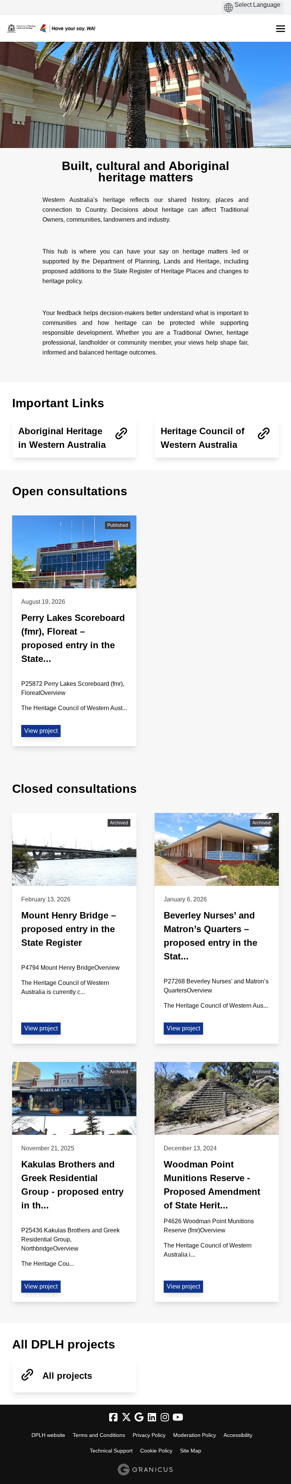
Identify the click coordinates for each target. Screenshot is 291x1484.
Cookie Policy (156, 1451)
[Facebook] (113, 1417)
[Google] (139, 1417)
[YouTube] (177, 1417)
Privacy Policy (149, 1435)
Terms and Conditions (99, 1435)
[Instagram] (164, 1417)
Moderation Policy (194, 1435)
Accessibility (238, 1435)
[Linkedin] (151, 1417)
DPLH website (48, 1435)
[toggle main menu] (280, 28)
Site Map (190, 1451)
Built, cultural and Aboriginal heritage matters (145, 171)
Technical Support (111, 1451)
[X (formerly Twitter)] (126, 1417)
